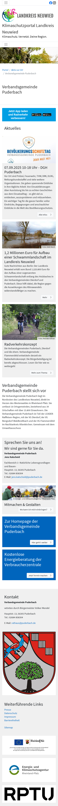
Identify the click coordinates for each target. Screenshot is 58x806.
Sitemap (8, 727)
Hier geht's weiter (39, 542)
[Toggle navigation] (6, 2)
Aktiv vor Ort (17, 69)
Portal (5, 69)
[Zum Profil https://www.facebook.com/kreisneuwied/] (50, 2)
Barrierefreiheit (12, 720)
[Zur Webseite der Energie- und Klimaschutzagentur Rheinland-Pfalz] (29, 770)
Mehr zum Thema (39, 372)
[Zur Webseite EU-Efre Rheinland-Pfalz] (29, 745)
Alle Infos (43, 214)
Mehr (45, 297)
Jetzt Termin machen (37, 575)
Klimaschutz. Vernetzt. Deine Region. (24, 36)
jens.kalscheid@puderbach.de (27, 477)
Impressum (10, 716)
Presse (7, 709)
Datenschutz (10, 713)
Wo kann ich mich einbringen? (34, 509)
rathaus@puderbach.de (24, 623)
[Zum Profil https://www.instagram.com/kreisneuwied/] (54, 2)
